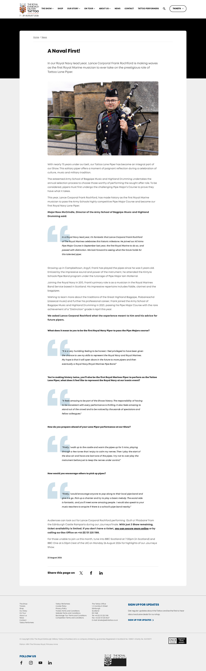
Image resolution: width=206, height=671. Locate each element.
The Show (46, 9)
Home (36, 37)
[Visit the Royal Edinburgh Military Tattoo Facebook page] (21, 663)
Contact (129, 9)
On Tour (88, 9)
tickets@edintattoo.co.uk (108, 620)
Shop (60, 9)
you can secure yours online (132, 529)
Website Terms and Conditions (68, 613)
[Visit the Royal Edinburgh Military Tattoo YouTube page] (40, 663)
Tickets (177, 9)
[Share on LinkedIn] (101, 573)
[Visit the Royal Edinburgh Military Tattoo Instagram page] (31, 663)
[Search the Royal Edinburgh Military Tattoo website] (164, 8)
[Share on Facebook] (91, 573)
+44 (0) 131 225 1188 (101, 615)
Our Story (72, 9)
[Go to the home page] (29, 9)
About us (104, 9)
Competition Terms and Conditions (70, 618)
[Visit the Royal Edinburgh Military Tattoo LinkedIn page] (50, 663)
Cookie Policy (61, 606)
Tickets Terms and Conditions (67, 611)
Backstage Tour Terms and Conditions (71, 615)
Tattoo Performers (148, 9)
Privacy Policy (61, 608)
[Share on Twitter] (81, 573)
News (117, 9)
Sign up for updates (139, 620)
